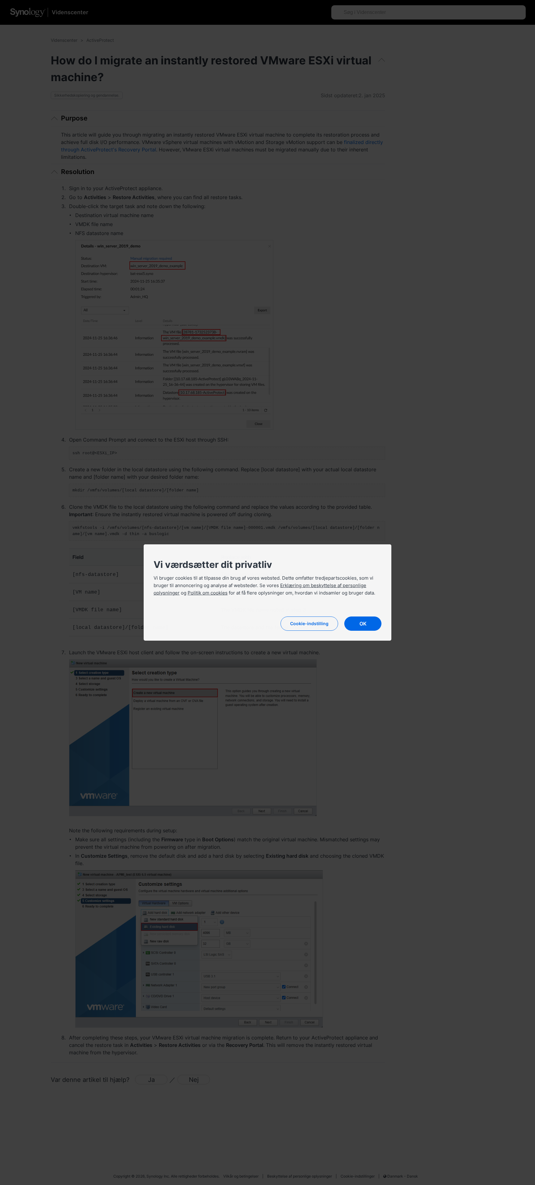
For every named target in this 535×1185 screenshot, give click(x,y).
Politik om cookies (208, 593)
